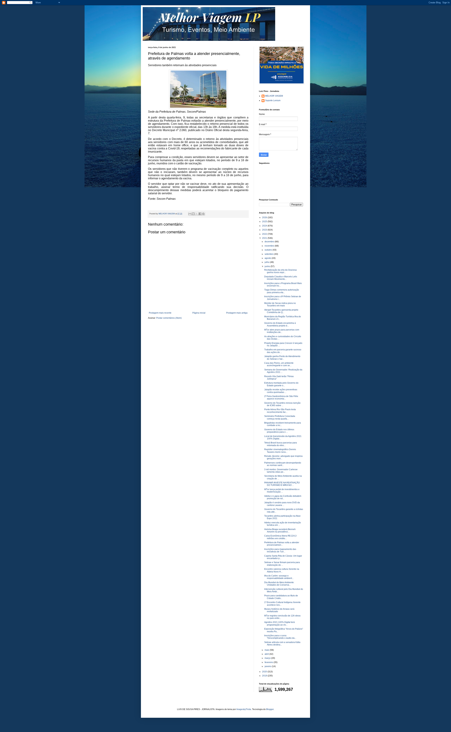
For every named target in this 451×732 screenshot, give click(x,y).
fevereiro (269, 662)
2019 (265, 675)
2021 (265, 238)
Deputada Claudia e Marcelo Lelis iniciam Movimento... (280, 277)
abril (267, 654)
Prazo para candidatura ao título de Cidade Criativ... (281, 596)
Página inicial (198, 313)
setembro (269, 254)
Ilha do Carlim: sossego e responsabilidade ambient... (279, 577)
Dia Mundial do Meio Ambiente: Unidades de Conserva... (279, 583)
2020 (265, 671)
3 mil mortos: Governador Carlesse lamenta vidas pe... (281, 470)
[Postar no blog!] (193, 214)
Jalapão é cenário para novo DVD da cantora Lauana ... (282, 503)
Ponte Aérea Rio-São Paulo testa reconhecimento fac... (280, 410)
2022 (265, 234)
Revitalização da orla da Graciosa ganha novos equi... (280, 271)
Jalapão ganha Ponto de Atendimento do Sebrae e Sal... (282, 357)
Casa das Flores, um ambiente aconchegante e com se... (279, 364)
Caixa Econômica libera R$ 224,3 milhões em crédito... (280, 537)
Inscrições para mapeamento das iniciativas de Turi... (280, 550)
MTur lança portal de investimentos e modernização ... (281, 490)
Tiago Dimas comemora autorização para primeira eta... (281, 291)
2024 (265, 226)
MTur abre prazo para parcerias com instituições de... (281, 331)
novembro (270, 246)
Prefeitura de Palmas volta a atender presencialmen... (281, 543)
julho (267, 262)
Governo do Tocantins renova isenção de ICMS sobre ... (282, 404)
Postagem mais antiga (237, 313)
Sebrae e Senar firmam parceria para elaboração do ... (282, 563)
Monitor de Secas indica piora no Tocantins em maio (280, 304)
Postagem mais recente (160, 313)
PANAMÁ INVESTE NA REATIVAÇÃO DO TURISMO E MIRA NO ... (282, 483)
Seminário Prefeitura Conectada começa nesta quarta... (279, 417)
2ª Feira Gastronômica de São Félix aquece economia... (281, 397)
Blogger (270, 709)
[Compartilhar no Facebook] (200, 214)
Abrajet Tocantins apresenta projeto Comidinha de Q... (281, 311)
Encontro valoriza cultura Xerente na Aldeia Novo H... (281, 570)
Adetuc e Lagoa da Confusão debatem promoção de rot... (282, 497)
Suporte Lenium (272, 100)
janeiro (268, 666)
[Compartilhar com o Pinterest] (203, 214)
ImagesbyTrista (243, 709)
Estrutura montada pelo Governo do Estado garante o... (281, 384)
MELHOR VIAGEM (274, 96)
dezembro (270, 241)
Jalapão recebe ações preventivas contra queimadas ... (280, 390)
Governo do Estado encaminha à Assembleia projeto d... (280, 324)
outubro (269, 250)
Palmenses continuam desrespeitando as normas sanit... (282, 464)
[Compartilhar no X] (196, 214)
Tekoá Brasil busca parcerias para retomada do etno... (280, 443)
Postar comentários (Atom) (169, 318)
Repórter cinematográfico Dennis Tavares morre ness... (280, 450)
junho (268, 266)
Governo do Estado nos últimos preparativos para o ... (279, 430)
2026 (265, 217)
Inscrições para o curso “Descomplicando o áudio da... (280, 636)
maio (267, 650)
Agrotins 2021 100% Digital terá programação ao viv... (279, 623)
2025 (265, 221)
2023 (265, 230)
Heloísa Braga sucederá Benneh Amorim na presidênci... (280, 530)
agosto (268, 258)
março (268, 658)
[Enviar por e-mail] (190, 214)
